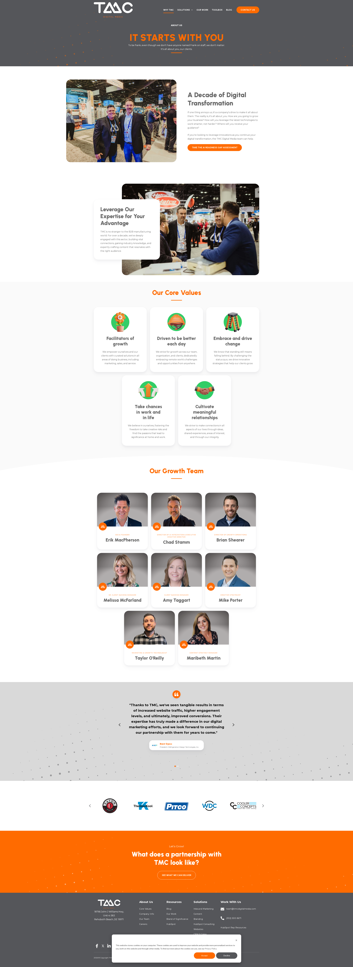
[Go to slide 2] (178, 766)
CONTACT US (248, 10)
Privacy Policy (210, 948)
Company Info (146, 914)
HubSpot (171, 924)
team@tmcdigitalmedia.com (241, 909)
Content (198, 914)
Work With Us (231, 902)
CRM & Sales (200, 934)
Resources (174, 902)
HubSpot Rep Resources (233, 927)
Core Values (145, 909)
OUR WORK (202, 10)
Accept (204, 955)
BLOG (229, 10)
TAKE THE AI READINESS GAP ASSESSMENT (215, 147)
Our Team (144, 919)
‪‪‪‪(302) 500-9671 (233, 918)
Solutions (200, 902)
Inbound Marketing (204, 909)
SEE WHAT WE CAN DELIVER (176, 875)
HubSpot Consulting (204, 924)
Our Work (171, 914)
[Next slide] (233, 724)
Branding (198, 919)
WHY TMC (168, 10)
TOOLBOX (217, 10)
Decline (227, 955)
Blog (168, 909)
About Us (146, 902)
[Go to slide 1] (175, 766)
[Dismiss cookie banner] (236, 940)
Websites (198, 929)
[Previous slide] (90, 805)
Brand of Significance (177, 919)
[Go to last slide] (119, 724)
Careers (143, 924)
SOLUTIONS (183, 10)
